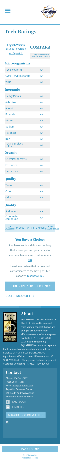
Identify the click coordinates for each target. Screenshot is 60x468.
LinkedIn (18, 407)
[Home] (49, 17)
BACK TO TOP (30, 449)
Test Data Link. (35, 276)
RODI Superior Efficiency (30, 286)
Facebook (19, 402)
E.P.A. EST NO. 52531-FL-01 (20, 296)
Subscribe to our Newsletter (25, 415)
